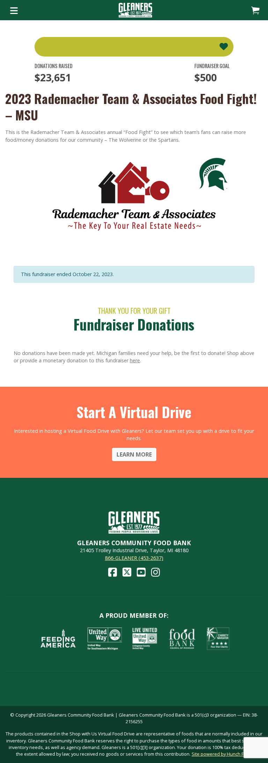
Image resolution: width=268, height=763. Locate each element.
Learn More (134, 454)
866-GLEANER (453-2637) (134, 558)
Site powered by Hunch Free (221, 754)
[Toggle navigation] (14, 10)
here (135, 360)
